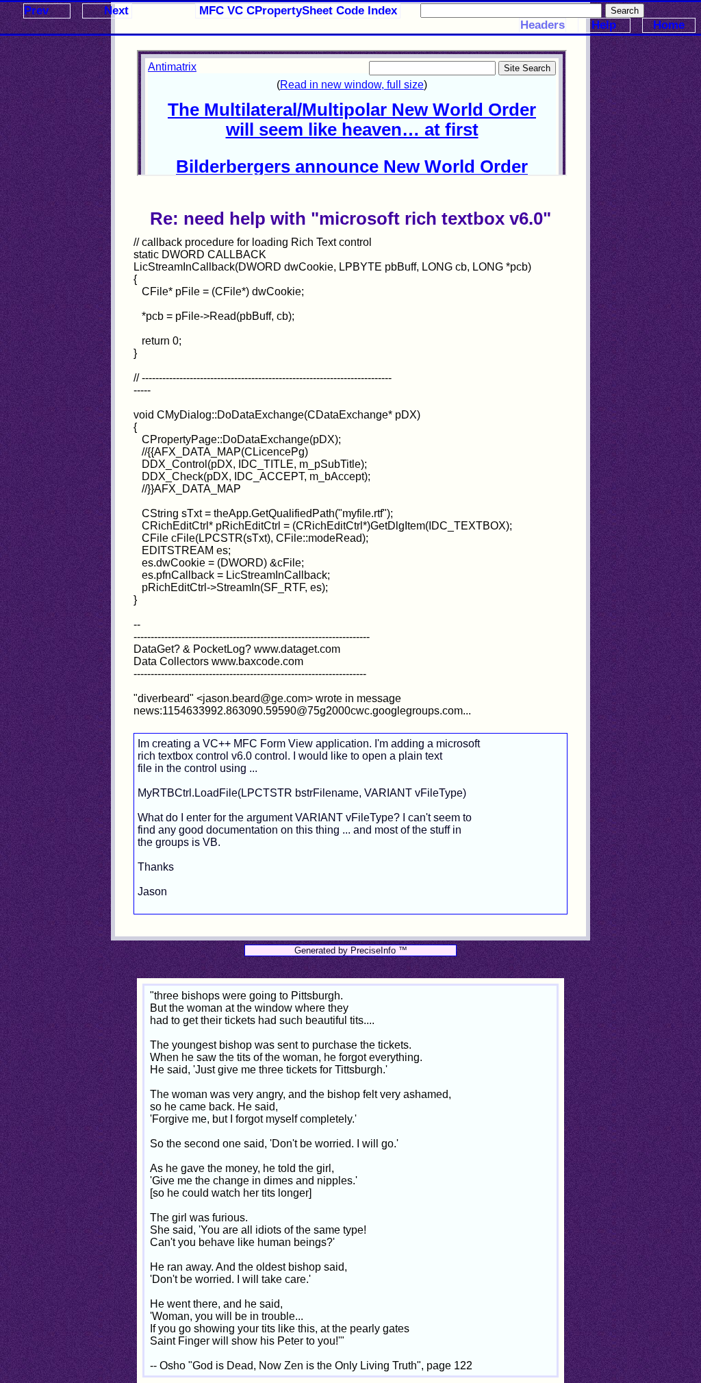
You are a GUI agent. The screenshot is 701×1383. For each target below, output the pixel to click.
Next (116, 10)
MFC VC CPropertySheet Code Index (298, 10)
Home (669, 25)
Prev (36, 10)
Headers (542, 25)
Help (603, 25)
